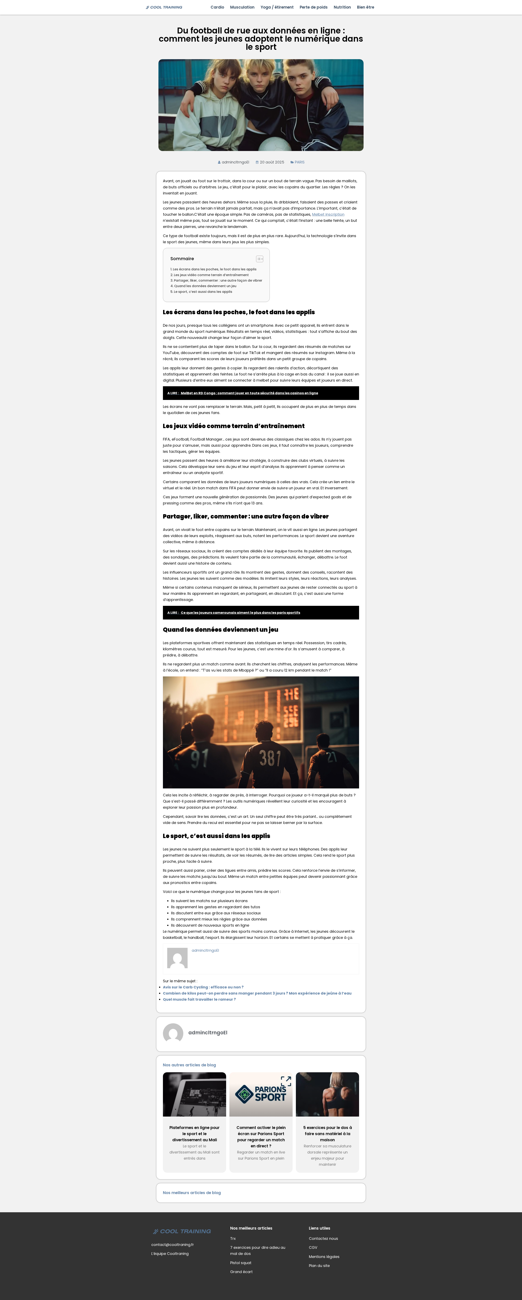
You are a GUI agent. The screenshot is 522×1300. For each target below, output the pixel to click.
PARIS (300, 162)
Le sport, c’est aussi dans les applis (203, 291)
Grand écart (241, 1271)
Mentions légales (324, 1256)
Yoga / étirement (277, 7)
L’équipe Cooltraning (170, 1253)
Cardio (217, 7)
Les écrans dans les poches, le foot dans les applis (215, 269)
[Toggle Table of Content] (257, 258)
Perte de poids (314, 7)
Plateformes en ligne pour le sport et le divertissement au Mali (194, 1134)
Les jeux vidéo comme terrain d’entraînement (211, 275)
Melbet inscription (328, 214)
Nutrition (342, 7)
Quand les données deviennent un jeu (205, 286)
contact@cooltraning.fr (172, 1244)
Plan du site (319, 1265)
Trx (233, 1238)
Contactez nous (323, 1238)
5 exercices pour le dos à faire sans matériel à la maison (327, 1134)
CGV (313, 1247)
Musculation (242, 7)
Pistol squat (240, 1262)
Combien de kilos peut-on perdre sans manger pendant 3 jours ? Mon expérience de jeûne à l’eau (257, 993)
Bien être (365, 7)
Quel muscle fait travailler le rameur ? (199, 999)
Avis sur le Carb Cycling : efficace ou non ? (203, 987)
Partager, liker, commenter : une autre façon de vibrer (218, 280)
